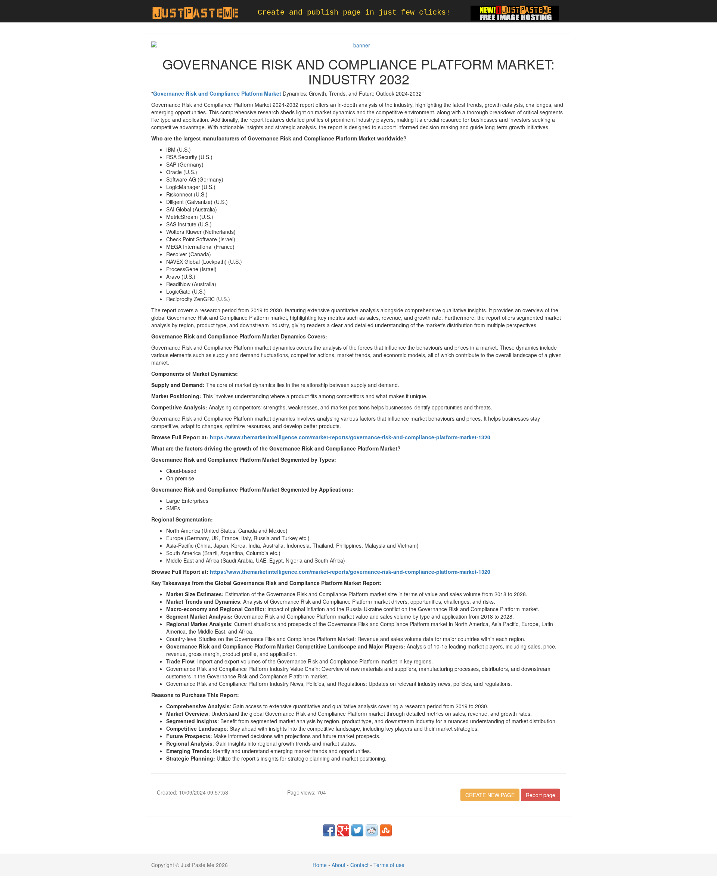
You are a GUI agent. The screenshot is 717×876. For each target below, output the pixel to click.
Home (320, 865)
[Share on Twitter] (357, 830)
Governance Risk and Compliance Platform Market (217, 93)
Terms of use (388, 865)
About (338, 865)
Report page (540, 795)
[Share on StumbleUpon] (386, 830)
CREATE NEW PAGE (490, 795)
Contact (359, 865)
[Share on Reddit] (372, 830)
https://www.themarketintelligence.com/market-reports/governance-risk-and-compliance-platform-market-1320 (350, 437)
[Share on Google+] (343, 830)
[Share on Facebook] (329, 830)
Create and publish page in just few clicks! (354, 12)
